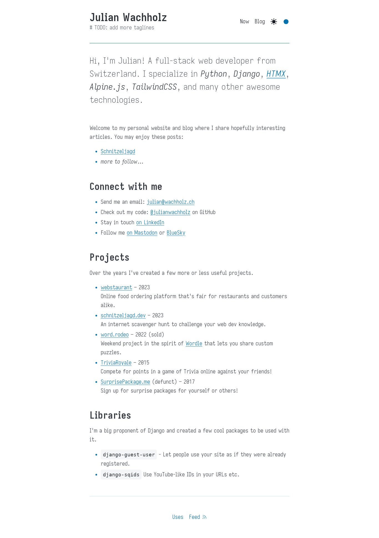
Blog (260, 21)
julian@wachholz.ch (170, 201)
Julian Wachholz (128, 17)
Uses (177, 517)
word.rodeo (115, 334)
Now (244, 21)
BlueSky (176, 232)
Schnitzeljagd (118, 151)
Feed (195, 517)
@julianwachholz (170, 212)
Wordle (194, 343)
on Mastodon (142, 232)
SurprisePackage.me (125, 381)
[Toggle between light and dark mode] (274, 22)
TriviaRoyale (116, 362)
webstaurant (116, 287)
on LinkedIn (150, 222)
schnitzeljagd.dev (123, 315)
